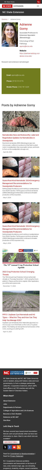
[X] (5, 447)
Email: (9, 75)
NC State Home (9, 2)
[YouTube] (14, 447)
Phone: (9, 81)
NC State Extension (13, 12)
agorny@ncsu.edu (26, 46)
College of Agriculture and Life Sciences (18, 411)
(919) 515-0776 (17, 81)
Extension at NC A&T (11, 417)
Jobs (5, 404)
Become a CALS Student (12, 414)
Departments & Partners (12, 407)
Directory (4, 19)
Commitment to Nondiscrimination (22, 454)
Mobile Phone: (12, 87)
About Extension (9, 401)
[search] (38, 2)
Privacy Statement (16, 456)
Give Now (6, 420)
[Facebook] (10, 447)
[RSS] (19, 447)
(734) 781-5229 (23, 87)
